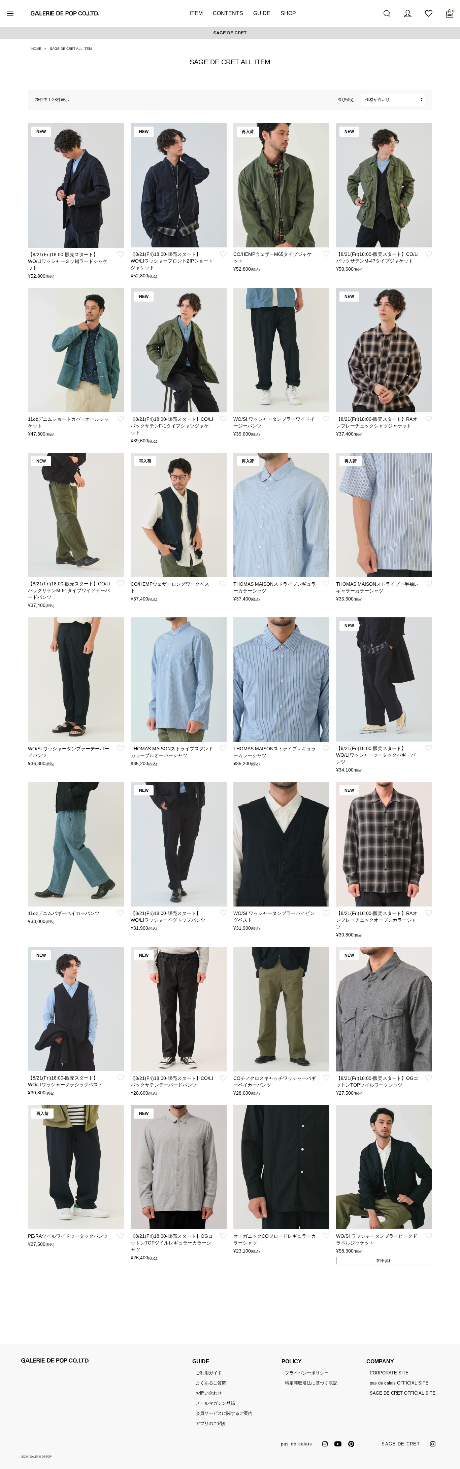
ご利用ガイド (209, 1372)
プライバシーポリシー (307, 1372)
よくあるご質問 (211, 1383)
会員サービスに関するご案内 (224, 1413)
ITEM (196, 13)
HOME (36, 48)
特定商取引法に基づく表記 (311, 1383)
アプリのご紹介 (211, 1423)
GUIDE (261, 13)
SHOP (288, 13)
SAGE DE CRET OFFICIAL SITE (402, 1393)
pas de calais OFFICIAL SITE (399, 1383)
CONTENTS (228, 13)
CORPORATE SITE (389, 1372)
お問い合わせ (209, 1393)
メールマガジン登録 (215, 1403)
